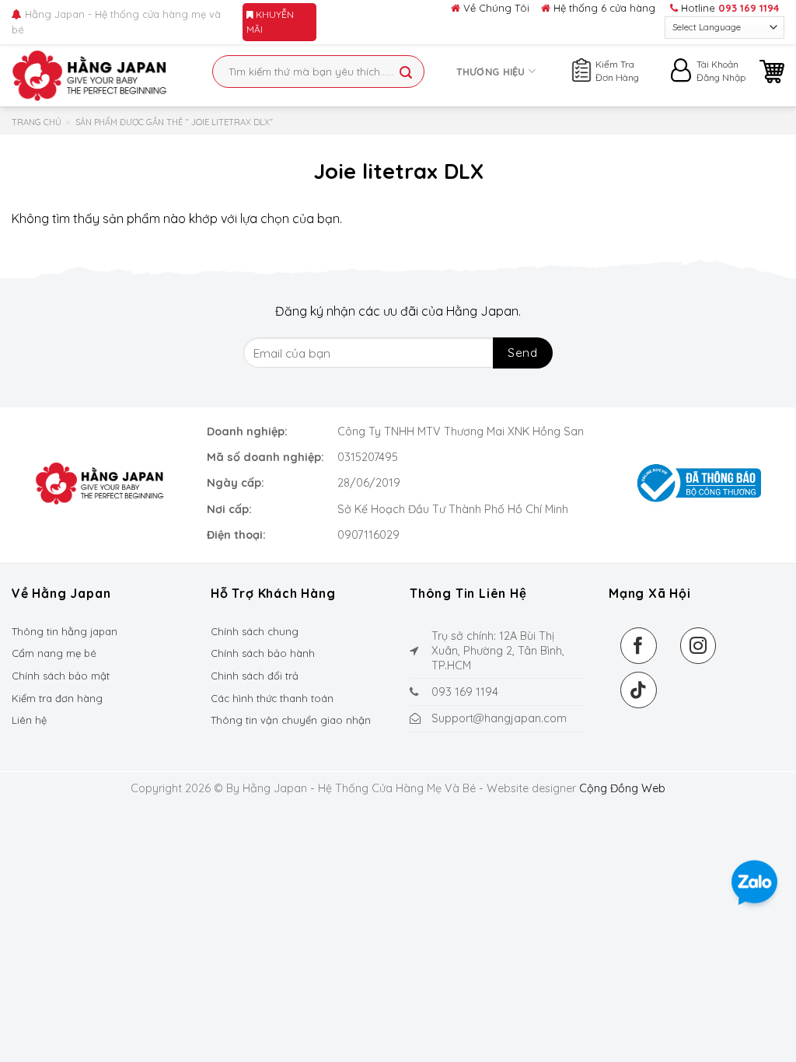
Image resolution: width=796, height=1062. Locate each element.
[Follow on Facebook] (638, 645)
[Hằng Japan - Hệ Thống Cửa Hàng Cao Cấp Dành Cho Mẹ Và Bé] (89, 75)
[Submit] (406, 73)
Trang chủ (36, 122)
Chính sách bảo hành (263, 653)
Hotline (728, 8)
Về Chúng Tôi (494, 8)
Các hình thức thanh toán (272, 698)
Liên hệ (29, 720)
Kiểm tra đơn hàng (57, 698)
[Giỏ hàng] (771, 71)
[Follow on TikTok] (638, 690)
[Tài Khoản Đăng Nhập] (682, 74)
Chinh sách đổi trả (254, 675)
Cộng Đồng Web (622, 788)
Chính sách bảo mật (61, 675)
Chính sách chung (254, 631)
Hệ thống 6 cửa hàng (602, 8)
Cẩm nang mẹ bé (54, 653)
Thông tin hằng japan (64, 631)
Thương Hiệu (490, 71)
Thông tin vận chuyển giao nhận (291, 720)
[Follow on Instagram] (698, 645)
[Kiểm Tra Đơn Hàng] (581, 68)
